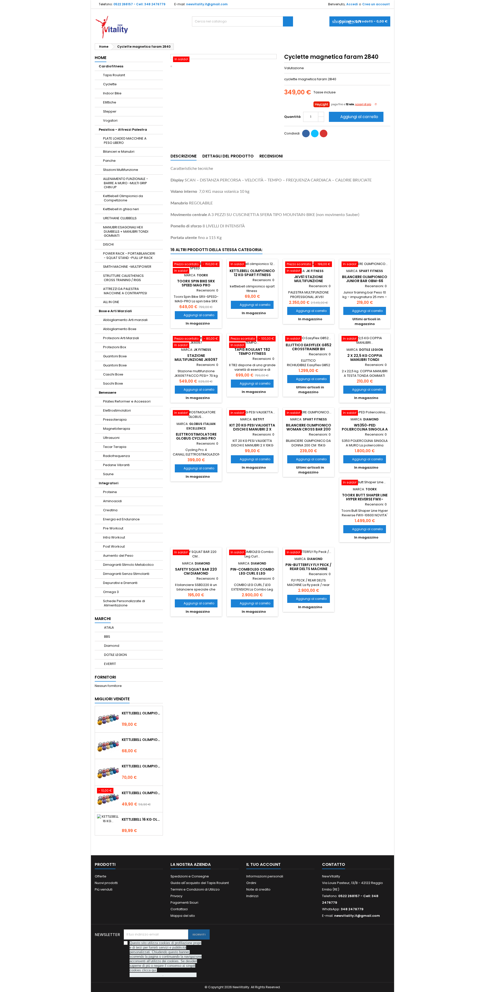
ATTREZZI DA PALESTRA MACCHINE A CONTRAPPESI (125, 291)
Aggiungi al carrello (355, 117)
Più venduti (103, 889)
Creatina (110, 510)
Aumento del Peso (118, 555)
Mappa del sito (183, 915)
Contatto (333, 864)
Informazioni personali (264, 876)
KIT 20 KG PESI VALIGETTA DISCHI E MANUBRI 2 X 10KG (252, 429)
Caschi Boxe (113, 374)
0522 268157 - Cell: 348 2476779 (139, 4)
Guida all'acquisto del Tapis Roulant (200, 882)
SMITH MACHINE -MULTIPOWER (127, 266)
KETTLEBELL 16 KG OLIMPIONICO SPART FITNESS (141, 819)
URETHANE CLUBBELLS (120, 218)
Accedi (352, 4)
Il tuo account (263, 864)
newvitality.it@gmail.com (207, 4)
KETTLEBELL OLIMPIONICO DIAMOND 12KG (141, 740)
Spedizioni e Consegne (190, 876)
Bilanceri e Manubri (118, 151)
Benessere (107, 392)
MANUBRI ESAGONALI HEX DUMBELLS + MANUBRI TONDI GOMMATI (125, 231)
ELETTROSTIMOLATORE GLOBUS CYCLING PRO (196, 436)
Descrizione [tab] (184, 156)
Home (100, 58)
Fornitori (105, 677)
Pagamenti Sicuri (184, 902)
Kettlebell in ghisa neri (121, 209)
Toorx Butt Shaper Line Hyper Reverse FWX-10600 (364, 499)
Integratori (108, 483)
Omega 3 (111, 591)
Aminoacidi (112, 501)
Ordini (251, 882)
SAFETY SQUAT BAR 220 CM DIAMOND (196, 571)
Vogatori (110, 120)
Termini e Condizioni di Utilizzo (195, 889)
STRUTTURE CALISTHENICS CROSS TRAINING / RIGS (123, 277)
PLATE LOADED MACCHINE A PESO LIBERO (125, 140)
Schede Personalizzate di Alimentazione (124, 603)
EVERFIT (109, 663)
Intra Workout (114, 537)
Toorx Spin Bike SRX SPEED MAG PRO (196, 283)
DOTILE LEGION (115, 654)
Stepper (109, 111)
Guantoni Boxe (115, 356)
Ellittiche (109, 102)
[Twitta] (315, 133)
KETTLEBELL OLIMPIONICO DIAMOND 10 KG (141, 793)
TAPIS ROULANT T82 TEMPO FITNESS (252, 351)
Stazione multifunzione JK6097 (196, 357)
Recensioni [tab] (271, 156)
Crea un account (376, 4)
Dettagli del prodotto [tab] (228, 156)
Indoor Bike (112, 93)
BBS (106, 636)
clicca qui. (149, 970)
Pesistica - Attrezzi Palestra (123, 129)
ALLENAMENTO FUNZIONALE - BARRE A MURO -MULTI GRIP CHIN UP (125, 183)
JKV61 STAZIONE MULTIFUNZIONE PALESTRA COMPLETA (308, 280)
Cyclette (110, 84)
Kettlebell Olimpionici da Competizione (123, 198)
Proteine (110, 492)
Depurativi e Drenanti (120, 582)
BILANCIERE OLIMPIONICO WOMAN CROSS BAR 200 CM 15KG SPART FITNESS (308, 429)
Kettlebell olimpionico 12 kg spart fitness (252, 272)
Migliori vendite (112, 699)
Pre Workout (113, 528)
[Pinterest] (323, 133)
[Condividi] (306, 133)
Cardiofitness (111, 66)
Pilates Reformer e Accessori (127, 401)
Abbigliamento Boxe (119, 329)
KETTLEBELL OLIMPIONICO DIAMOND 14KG (141, 766)
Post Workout (114, 546)
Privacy (176, 896)
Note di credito (258, 889)
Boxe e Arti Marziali (115, 311)
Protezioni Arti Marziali (121, 338)
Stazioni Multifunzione (120, 169)
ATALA (108, 627)
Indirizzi (252, 896)
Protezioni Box (114, 347)
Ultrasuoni (111, 437)
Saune (108, 474)
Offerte (100, 876)
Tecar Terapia (114, 446)
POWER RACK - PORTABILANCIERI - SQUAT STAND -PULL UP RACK (129, 255)
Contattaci (179, 909)
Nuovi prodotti (106, 882)
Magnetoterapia (116, 428)
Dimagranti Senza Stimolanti (126, 573)
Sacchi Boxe (113, 383)
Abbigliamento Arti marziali (125, 319)
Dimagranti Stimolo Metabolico (128, 564)
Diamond (111, 645)
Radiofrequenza (116, 455)
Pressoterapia (115, 419)
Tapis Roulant (114, 75)
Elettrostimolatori (117, 410)
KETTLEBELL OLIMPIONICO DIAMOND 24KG (141, 713)
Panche (109, 160)
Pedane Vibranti (116, 465)
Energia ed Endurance (121, 519)
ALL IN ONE (111, 302)
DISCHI (108, 244)
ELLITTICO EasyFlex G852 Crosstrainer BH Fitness (308, 349)
